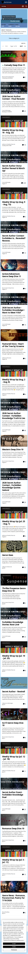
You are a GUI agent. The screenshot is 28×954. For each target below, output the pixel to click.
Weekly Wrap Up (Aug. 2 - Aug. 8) (13, 380)
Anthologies (5, 83)
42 (25, 111)
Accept (14, 943)
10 (25, 145)
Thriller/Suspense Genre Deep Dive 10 (14, 589)
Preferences (14, 949)
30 (25, 502)
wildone (4, 144)
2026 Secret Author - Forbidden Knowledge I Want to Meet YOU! (13, 310)
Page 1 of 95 (13, 46)
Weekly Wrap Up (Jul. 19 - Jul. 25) (13, 657)
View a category (13, 38)
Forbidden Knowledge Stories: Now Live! (12, 623)
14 (25, 253)
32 (25, 567)
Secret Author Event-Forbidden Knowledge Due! (12, 795)
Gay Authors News (9, 17)
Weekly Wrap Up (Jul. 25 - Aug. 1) (13, 522)
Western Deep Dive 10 (12, 449)
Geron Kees (7, 555)
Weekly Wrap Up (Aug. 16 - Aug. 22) (13, 131)
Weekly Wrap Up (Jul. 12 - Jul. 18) (13, 757)
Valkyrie (4, 566)
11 (25, 771)
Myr (3, 76)
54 (25, 637)
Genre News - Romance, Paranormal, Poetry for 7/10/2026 (13, 898)
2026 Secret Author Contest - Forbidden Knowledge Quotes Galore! (11, 486)
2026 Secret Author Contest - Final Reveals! (13, 97)
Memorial (5, 542)
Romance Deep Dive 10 (13, 828)
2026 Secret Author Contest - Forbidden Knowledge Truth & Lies (13, 415)
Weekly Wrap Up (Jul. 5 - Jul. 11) (13, 861)
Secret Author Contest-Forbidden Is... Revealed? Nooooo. (14, 238)
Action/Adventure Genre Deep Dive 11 (11, 275)
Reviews (4, 331)
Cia (3, 110)
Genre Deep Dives (6, 52)
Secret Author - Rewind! (13, 691)
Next (21, 46)
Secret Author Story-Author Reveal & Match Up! (13, 168)
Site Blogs (19, 19)
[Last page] (25, 46)
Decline (14, 946)
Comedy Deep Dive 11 (14, 65)
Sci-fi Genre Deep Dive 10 (12, 724)
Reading (4, 882)
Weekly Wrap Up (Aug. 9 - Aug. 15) (13, 203)
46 (25, 430)
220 (24, 183)
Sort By (23, 43)
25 (25, 809)
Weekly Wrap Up (6, 117)
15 (25, 874)
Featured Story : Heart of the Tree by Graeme (13, 345)
